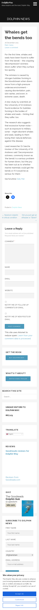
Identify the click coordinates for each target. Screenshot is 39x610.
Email (7, 279)
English (10, 434)
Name (7, 267)
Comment (10, 241)
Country (10, 551)
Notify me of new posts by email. (18, 318)
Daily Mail (20, 179)
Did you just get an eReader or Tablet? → (29, 217)
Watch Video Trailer (18, 379)
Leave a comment (11, 47)
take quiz (11, 505)
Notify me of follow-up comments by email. (16, 306)
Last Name (11, 540)
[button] (36, 4)
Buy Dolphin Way (16, 357)
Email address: (13, 560)
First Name (11, 528)
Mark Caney (9, 45)
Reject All (20, 605)
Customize (19, 599)
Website (9, 290)
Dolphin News (17, 207)
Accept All (19, 594)
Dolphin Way (7, 2)
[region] (19, 591)
